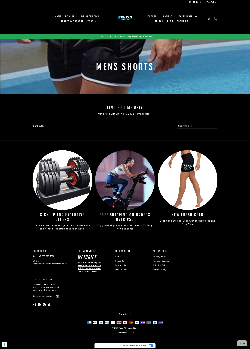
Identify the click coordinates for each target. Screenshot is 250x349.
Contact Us (120, 265)
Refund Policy (159, 269)
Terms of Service (161, 261)
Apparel (151, 16)
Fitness (70, 16)
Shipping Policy (160, 265)
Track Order (121, 269)
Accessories (187, 16)
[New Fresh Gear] (187, 180)
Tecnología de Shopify (125, 332)
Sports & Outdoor (72, 21)
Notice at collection (107, 345)
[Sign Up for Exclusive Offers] (62, 180)
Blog (170, 21)
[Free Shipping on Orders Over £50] (125, 180)
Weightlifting (90, 16)
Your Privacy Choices (134, 345)
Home (58, 16)
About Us (182, 21)
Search (159, 21)
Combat (168, 16)
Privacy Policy (160, 256)
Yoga (91, 21)
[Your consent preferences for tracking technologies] (4, 344)
